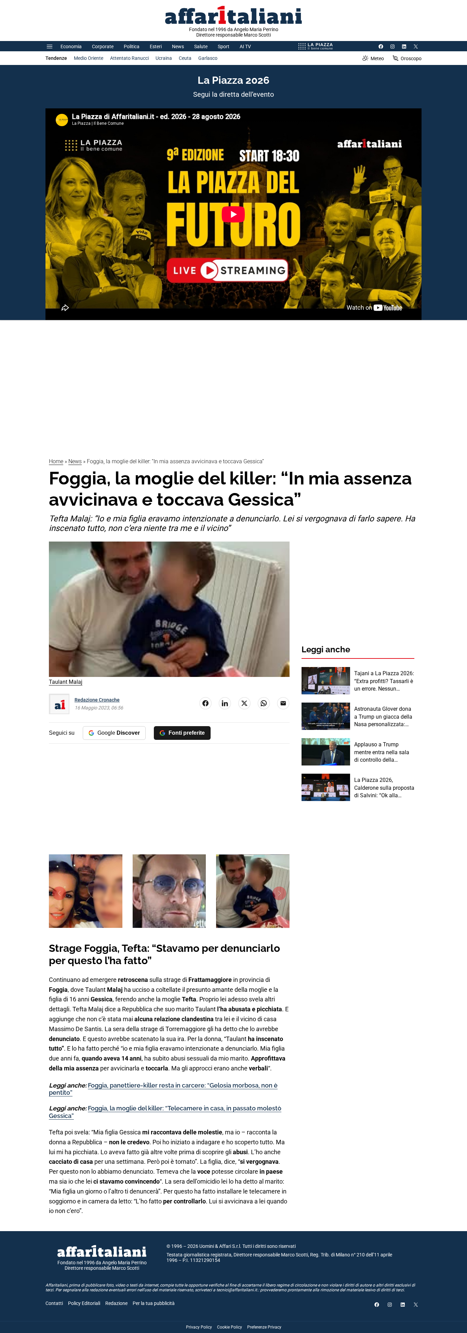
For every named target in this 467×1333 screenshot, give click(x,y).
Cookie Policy (229, 1327)
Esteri (156, 46)
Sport (223, 46)
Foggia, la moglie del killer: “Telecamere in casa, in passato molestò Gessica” (165, 1112)
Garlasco (207, 58)
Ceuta (185, 58)
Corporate (103, 46)
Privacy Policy (199, 1327)
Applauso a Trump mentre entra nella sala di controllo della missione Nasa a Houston (381, 752)
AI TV (245, 46)
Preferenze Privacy (264, 1327)
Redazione (116, 1303)
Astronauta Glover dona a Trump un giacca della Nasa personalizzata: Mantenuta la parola (383, 717)
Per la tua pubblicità (154, 1303)
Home (56, 461)
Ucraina (164, 58)
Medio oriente (88, 58)
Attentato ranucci (129, 58)
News (178, 46)
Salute (201, 46)
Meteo (377, 58)
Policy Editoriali (84, 1303)
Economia (71, 46)
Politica (131, 46)
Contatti (54, 1303)
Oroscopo (411, 58)
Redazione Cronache (97, 700)
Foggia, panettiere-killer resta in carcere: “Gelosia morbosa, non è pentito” (163, 1089)
